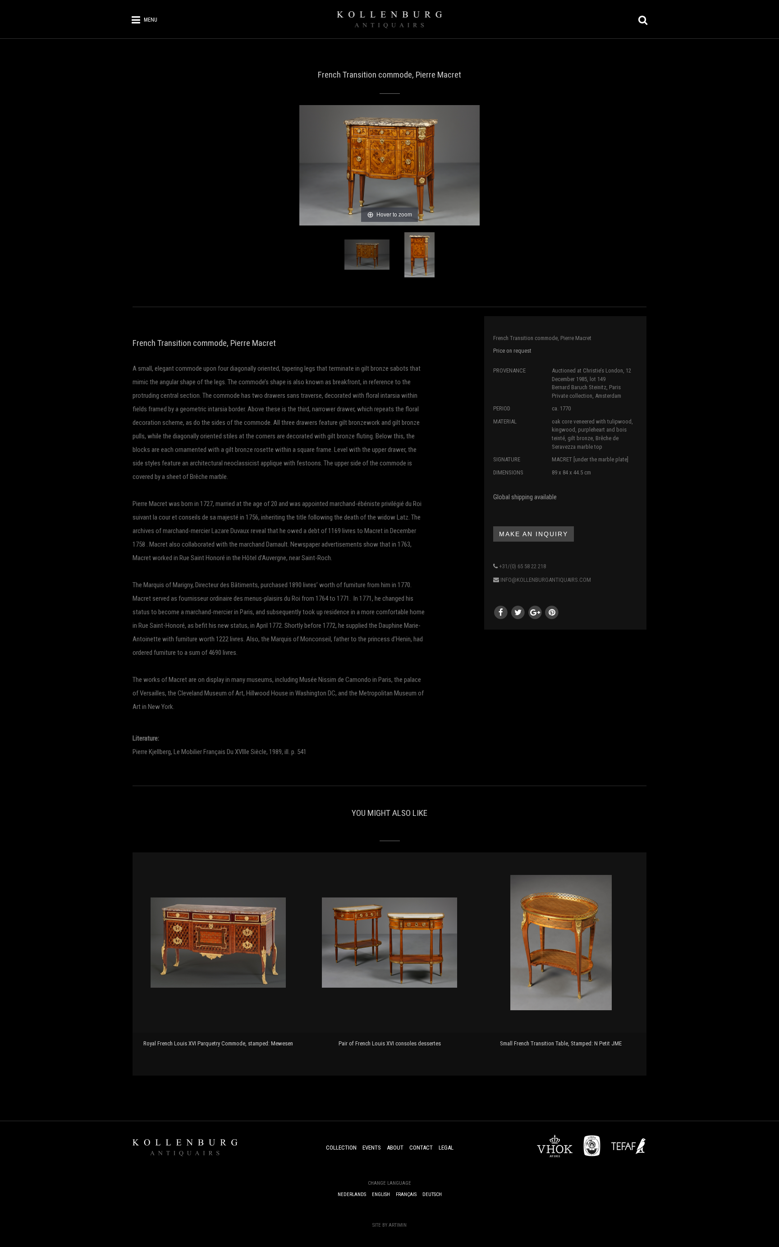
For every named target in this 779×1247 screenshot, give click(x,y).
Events (371, 1147)
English (381, 1194)
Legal (446, 1147)
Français (406, 1194)
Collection (341, 1147)
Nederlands (352, 1194)
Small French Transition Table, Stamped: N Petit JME (561, 1043)
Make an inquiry (533, 534)
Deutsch (432, 1194)
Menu (150, 20)
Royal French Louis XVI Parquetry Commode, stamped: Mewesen (218, 1043)
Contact (421, 1147)
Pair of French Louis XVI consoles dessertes (390, 1043)
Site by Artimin (389, 1225)
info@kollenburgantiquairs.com (545, 579)
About (395, 1147)
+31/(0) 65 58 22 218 (522, 566)
